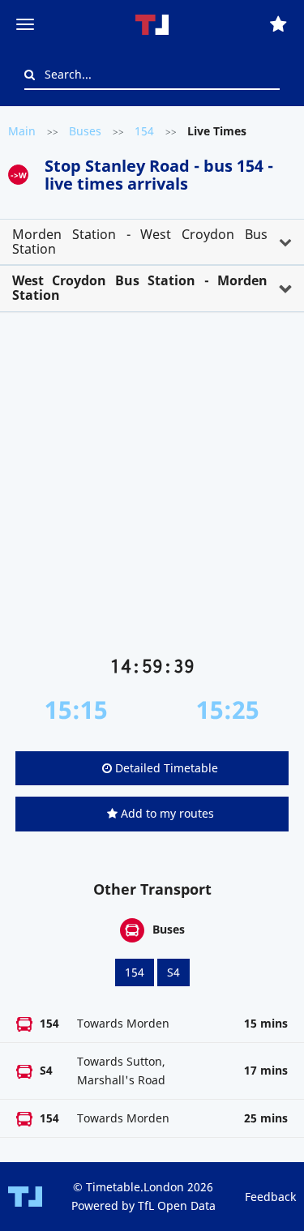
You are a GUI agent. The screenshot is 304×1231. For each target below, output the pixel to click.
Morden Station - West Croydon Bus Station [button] (140, 241)
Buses (85, 131)
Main (22, 131)
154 (144, 131)
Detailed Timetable (165, 768)
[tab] (152, 242)
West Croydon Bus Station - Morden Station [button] (140, 287)
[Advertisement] (152, 490)
